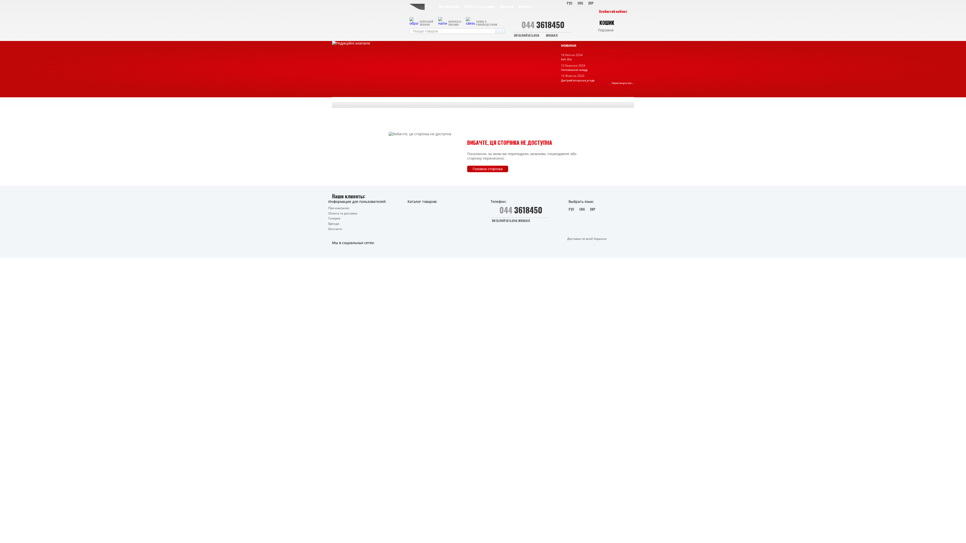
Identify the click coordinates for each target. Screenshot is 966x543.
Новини (568, 45)
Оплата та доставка (479, 6)
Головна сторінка (488, 168)
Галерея (334, 218)
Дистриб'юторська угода (577, 80)
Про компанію (449, 6)
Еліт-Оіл (566, 59)
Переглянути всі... (623, 83)
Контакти (525, 6)
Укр (591, 3)
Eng (580, 3)
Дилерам (506, 6)
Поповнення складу (574, 70)
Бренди (333, 223)
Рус (570, 3)
